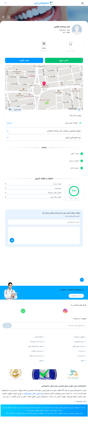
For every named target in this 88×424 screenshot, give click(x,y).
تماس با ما (80, 355)
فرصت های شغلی (78, 346)
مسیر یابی (17, 109)
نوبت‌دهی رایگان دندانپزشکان (33, 393)
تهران (41, 360)
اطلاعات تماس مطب (42, 123)
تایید (7, 325)
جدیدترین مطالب (37, 351)
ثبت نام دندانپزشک (36, 341)
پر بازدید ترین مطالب (36, 355)
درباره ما (81, 351)
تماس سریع (64, 60)
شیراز (82, 360)
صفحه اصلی (39, 337)
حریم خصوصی (79, 341)
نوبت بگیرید (24, 60)
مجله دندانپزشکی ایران (35, 346)
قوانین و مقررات (79, 337)
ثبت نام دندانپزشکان (77, 296)
